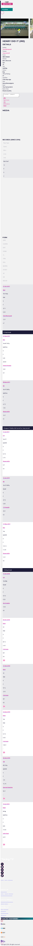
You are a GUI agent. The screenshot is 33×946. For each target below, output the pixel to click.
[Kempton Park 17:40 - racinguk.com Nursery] (14, 22)
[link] (15, 22)
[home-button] (2, 6)
